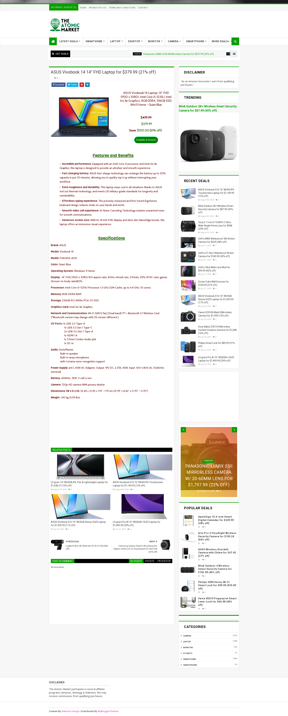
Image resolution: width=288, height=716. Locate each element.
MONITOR (154, 41)
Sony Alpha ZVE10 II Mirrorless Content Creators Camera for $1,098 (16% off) (217, 329)
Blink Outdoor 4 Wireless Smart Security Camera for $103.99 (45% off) (215, 569)
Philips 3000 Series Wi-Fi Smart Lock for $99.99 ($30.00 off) (217, 585)
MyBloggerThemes (108, 711)
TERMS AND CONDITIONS (122, 8)
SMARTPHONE (195, 41)
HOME (83, 8)
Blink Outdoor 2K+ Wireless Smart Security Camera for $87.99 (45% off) (215, 209)
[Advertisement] (178, 24)
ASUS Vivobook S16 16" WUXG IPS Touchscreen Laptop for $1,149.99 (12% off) (138, 484)
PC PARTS (187, 653)
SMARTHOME (94, 41)
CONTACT (143, 8)
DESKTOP (134, 41)
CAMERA (173, 41)
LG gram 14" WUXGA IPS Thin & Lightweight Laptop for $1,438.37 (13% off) (79, 484)
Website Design (70, 711)
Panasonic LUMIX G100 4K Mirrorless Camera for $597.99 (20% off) (159, 54)
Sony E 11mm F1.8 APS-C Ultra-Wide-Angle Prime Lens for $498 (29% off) (215, 225)
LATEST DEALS (68, 41)
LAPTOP (115, 41)
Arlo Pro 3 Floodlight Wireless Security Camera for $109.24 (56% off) (217, 536)
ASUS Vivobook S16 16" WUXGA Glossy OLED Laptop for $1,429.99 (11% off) (78, 524)
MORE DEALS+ (221, 41)
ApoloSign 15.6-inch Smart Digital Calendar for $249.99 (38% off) (216, 520)
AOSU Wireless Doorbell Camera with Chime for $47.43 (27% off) (217, 552)
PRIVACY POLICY (97, 8)
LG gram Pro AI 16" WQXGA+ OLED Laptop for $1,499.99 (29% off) (136, 524)
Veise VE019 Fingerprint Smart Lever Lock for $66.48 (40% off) (217, 601)
